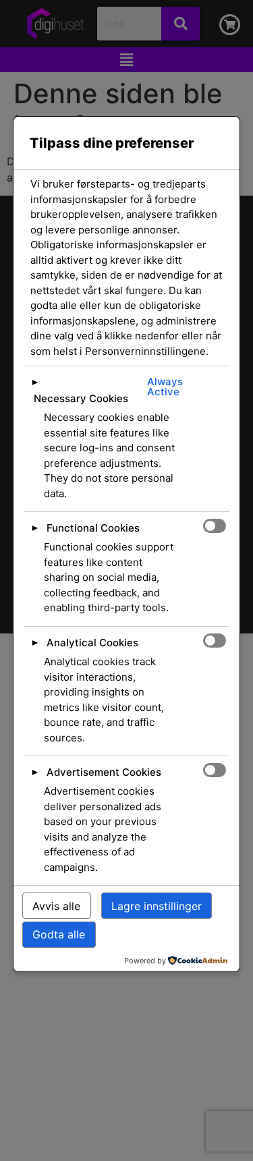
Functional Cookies (93, 527)
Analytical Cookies (92, 642)
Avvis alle (56, 906)
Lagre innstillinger (156, 906)
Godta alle (58, 934)
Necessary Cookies (81, 398)
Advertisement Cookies (104, 772)
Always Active (165, 386)
